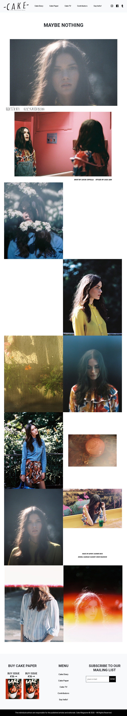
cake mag (16, 6)
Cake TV (68, 6)
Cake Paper (54, 6)
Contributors (82, 6)
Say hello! (98, 6)
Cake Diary (39, 6)
